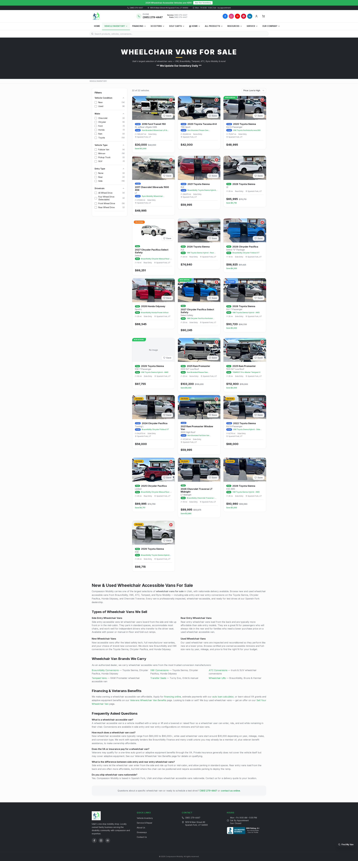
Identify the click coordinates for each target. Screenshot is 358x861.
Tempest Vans (99, 678)
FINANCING (137, 26)
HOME (97, 26)
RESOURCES (233, 26)
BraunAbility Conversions (105, 670)
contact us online (230, 790)
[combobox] (254, 90)
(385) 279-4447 (136, 8)
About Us (141, 827)
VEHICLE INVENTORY (114, 26)
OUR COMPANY (269, 26)
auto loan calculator (223, 696)
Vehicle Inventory (145, 818)
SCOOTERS (156, 26)
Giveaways (142, 832)
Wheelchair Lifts (217, 678)
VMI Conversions (159, 670)
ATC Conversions (218, 670)
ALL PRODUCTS (212, 26)
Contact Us (142, 837)
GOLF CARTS (175, 26)
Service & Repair (144, 823)
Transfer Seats (158, 678)
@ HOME (193, 26)
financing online (172, 696)
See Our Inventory (203, 3)
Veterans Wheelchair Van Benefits (148, 700)
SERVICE (251, 26)
